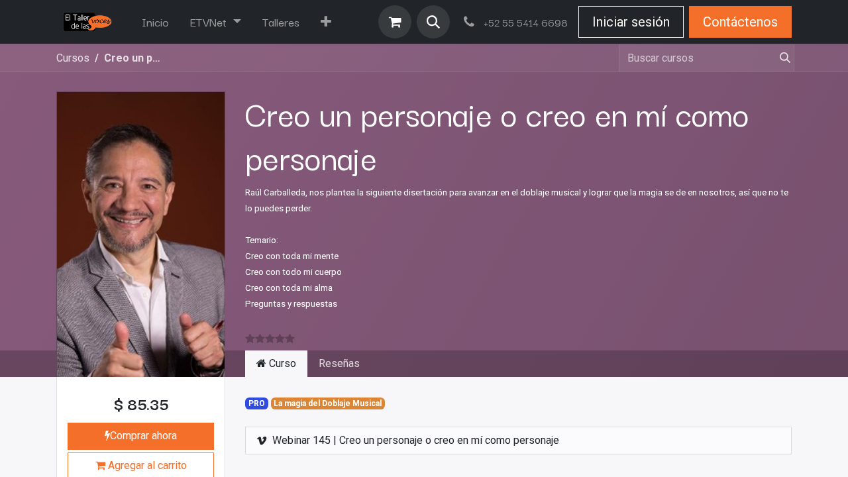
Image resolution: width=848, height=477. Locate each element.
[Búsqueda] (780, 58)
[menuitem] (155, 22)
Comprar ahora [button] (143, 435)
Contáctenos (740, 22)
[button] (433, 21)
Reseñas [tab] (339, 363)
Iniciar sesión (631, 22)
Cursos (72, 58)
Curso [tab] (281, 363)
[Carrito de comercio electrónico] (394, 21)
